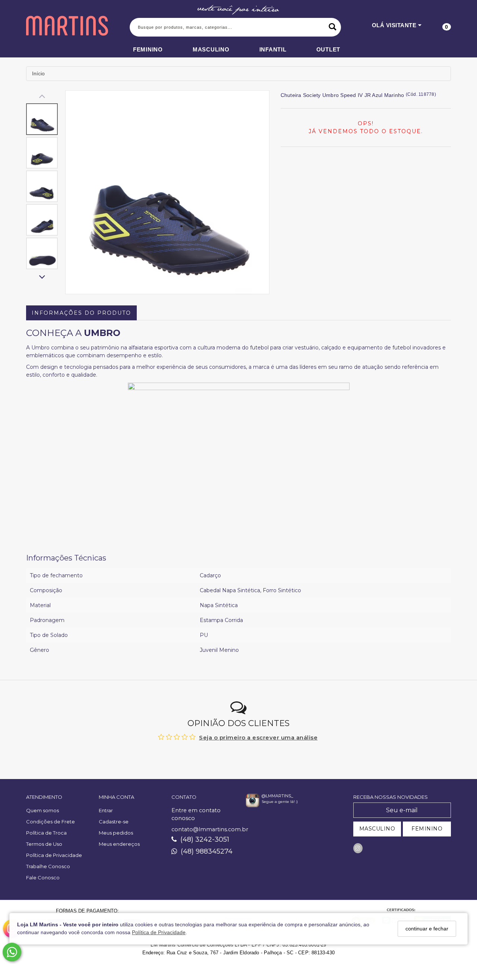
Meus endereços (119, 844)
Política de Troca (46, 833)
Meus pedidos (116, 833)
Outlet (328, 49)
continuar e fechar (426, 929)
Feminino (148, 49)
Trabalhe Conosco (48, 866)
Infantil (273, 49)
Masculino (211, 49)
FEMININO (426, 828)
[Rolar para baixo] (42, 277)
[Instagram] (358, 848)
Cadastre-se (114, 822)
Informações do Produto (81, 313)
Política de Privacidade (159, 933)
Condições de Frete (50, 822)
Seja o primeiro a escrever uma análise (258, 737)
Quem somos (42, 810)
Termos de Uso (44, 844)
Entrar (106, 810)
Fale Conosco (43, 877)
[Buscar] (332, 27)
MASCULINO (377, 828)
